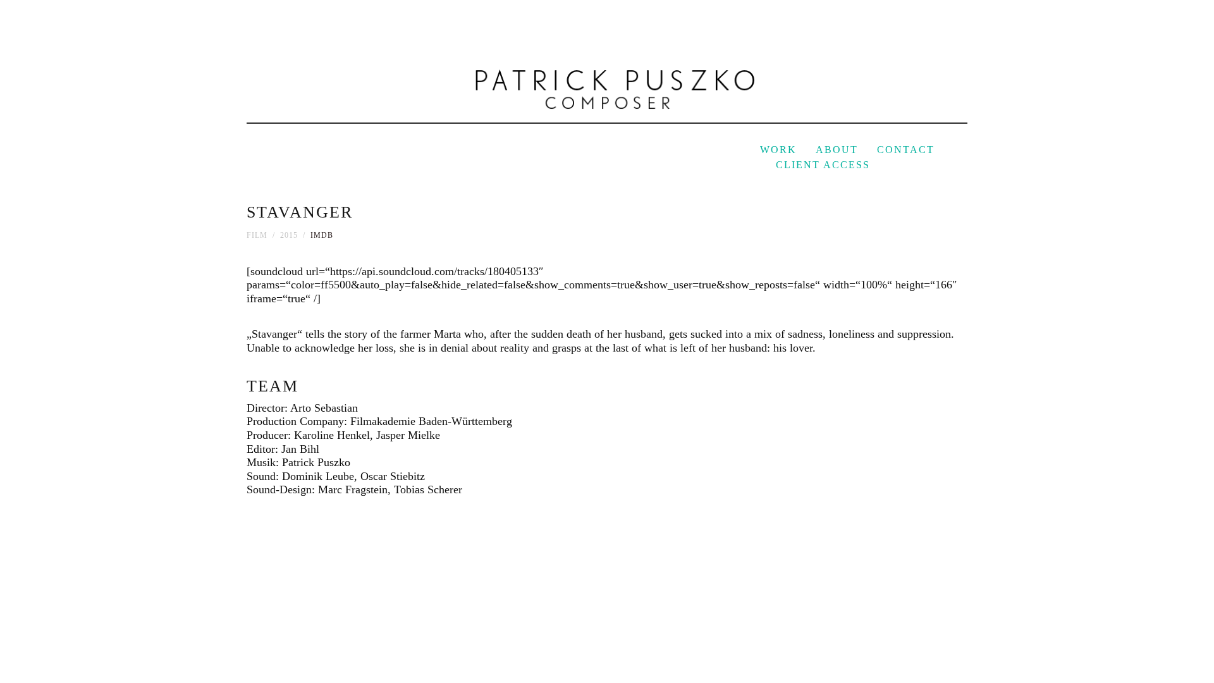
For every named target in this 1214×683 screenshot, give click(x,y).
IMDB (321, 235)
